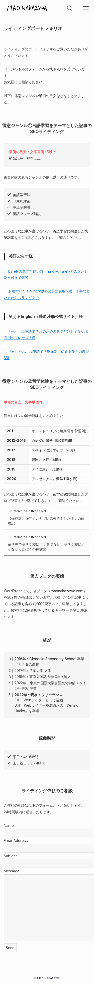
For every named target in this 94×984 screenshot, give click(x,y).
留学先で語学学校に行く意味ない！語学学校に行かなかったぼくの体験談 (46, 546)
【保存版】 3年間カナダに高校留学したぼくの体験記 (46, 521)
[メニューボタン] (86, 8)
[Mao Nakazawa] (27, 8)
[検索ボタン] (69, 8)
